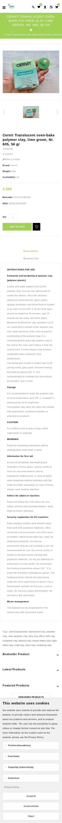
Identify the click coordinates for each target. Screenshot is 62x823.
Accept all (31, 796)
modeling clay (44, 645)
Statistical (13, 778)
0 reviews (8, 154)
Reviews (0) (31, 258)
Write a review (12, 159)
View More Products (31, 697)
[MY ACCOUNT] (51, 7)
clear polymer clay (17, 636)
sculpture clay (10, 641)
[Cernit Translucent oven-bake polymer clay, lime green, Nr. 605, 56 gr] (31, 72)
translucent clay (37, 632)
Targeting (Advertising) (20, 767)
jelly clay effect (37, 636)
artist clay (30, 645)
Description (31, 251)
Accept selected (31, 806)
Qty (4, 217)
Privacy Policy (11, 787)
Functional (13, 756)
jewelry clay (25, 641)
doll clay (50, 636)
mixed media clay (41, 641)
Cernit (14, 165)
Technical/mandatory (19, 745)
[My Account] (45, 7)
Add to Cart (17, 227)
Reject (31, 816)
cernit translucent (18, 632)
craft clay (19, 645)
